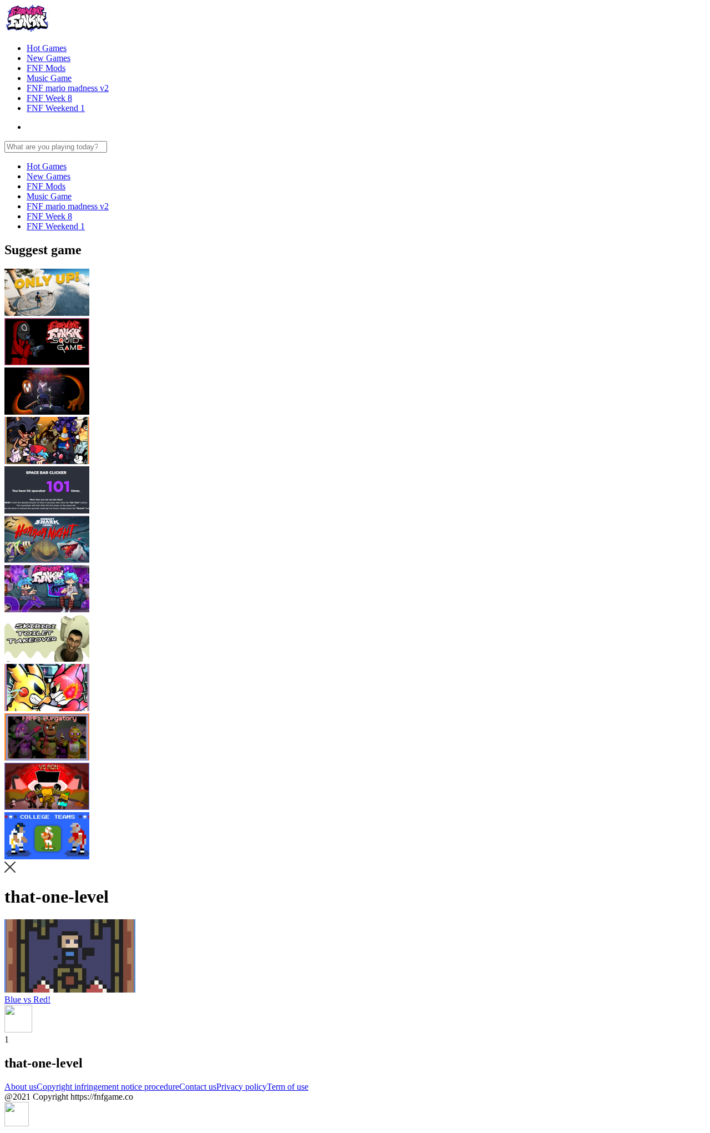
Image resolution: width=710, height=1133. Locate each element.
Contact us (197, 1086)
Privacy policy (241, 1086)
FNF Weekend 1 (56, 108)
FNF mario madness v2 (68, 88)
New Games (48, 58)
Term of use (287, 1086)
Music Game (49, 78)
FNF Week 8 (49, 98)
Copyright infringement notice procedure (108, 1086)
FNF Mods (46, 68)
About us (20, 1086)
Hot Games (47, 48)
